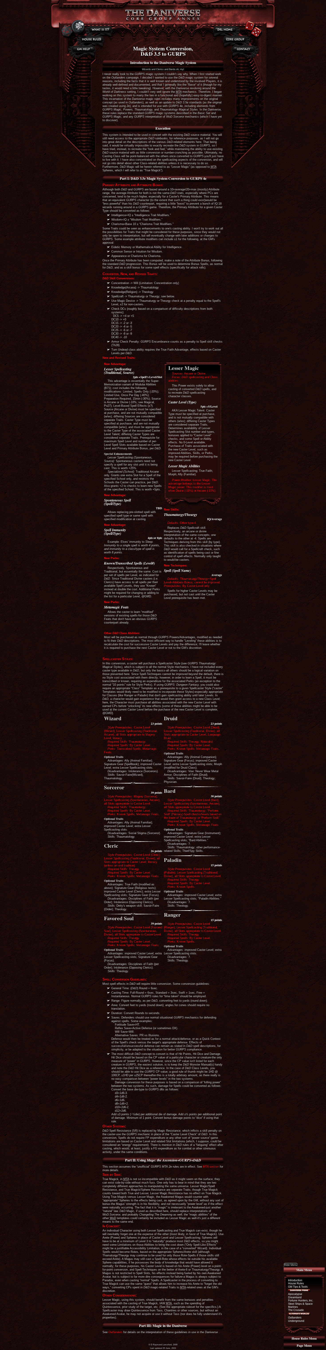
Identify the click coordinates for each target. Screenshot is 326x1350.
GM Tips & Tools (298, 1286)
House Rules (296, 1283)
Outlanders (294, 1317)
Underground (296, 1320)
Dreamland (295, 1297)
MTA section (211, 1166)
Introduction (295, 1280)
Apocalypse (295, 1294)
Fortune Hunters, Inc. (300, 1300)
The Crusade (296, 1310)
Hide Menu (290, 1265)
